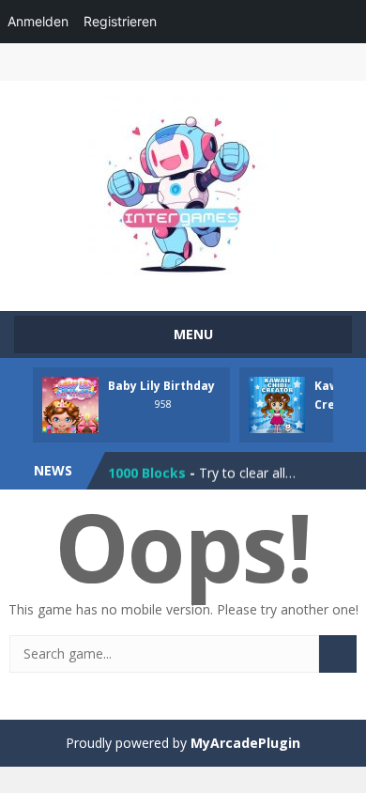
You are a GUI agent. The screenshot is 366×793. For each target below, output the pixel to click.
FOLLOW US (302, 62)
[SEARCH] (338, 654)
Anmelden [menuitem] (38, 21)
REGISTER (143, 62)
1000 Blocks (147, 471)
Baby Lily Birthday (161, 386)
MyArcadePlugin (245, 743)
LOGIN (63, 62)
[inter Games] (183, 187)
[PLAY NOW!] (70, 403)
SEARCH (223, 62)
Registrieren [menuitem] (120, 21)
